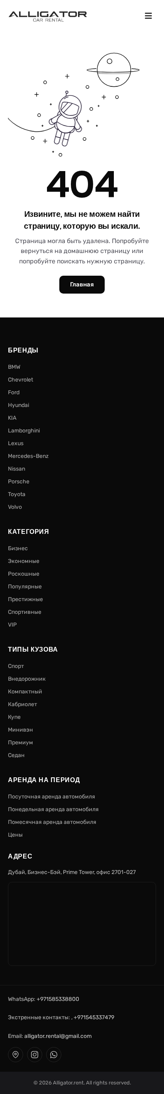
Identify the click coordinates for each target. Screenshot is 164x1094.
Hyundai (18, 405)
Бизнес (18, 548)
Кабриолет (22, 704)
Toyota (16, 494)
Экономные (23, 561)
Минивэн (20, 729)
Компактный (25, 691)
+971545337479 (94, 1017)
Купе (14, 717)
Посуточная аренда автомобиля (51, 796)
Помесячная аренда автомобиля (52, 822)
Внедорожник (27, 678)
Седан (16, 755)
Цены (15, 834)
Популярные (25, 586)
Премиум (20, 742)
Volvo (15, 507)
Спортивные (24, 612)
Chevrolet (20, 379)
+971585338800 (58, 999)
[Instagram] (34, 1054)
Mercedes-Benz (28, 456)
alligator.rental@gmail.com (58, 1036)
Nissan (16, 468)
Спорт (16, 666)
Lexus (15, 443)
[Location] (15, 1054)
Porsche (18, 481)
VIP (12, 624)
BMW (14, 367)
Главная (82, 284)
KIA (12, 418)
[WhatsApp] (53, 1054)
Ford (14, 392)
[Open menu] (148, 16)
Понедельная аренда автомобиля (53, 809)
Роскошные (23, 573)
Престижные (25, 599)
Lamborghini (24, 430)
